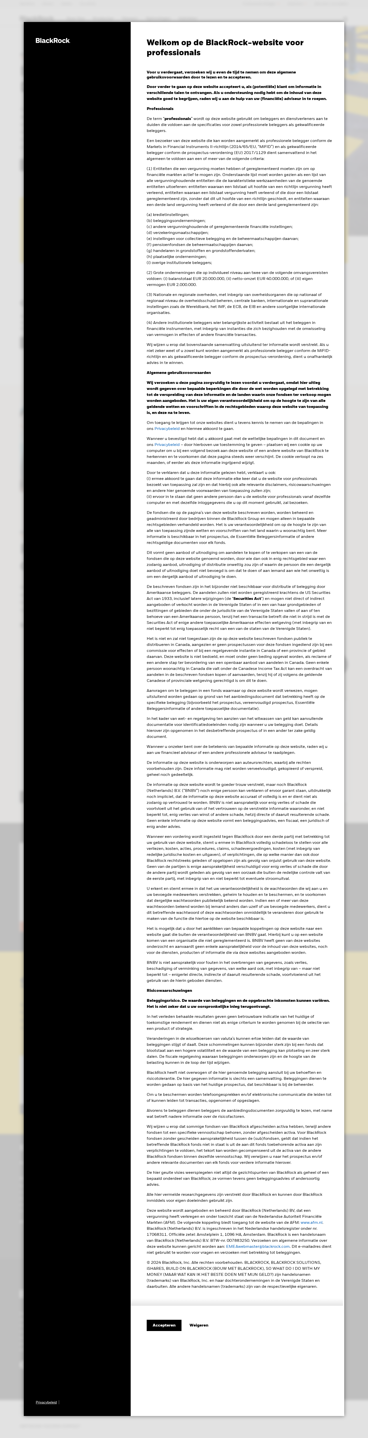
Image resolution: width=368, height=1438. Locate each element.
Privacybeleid (167, 429)
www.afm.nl (311, 1223)
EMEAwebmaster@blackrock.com (258, 1247)
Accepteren (164, 1326)
